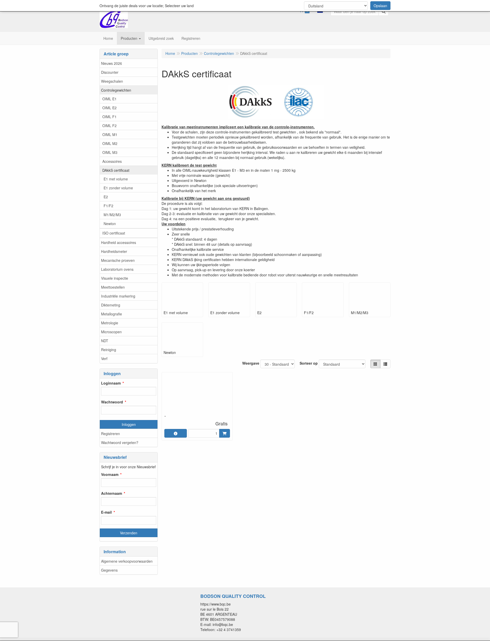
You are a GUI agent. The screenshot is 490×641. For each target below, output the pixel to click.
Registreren (110, 433)
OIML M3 (109, 152)
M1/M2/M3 (112, 214)
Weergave (250, 363)
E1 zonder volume (118, 187)
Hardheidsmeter (114, 251)
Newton (110, 223)
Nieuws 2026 (111, 63)
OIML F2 (109, 125)
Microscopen (111, 331)
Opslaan (380, 5)
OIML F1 (109, 116)
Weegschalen (112, 81)
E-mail (106, 512)
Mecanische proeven (118, 260)
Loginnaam (111, 383)
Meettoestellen (113, 287)
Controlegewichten (116, 90)
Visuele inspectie (114, 278)
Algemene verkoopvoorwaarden (127, 561)
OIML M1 (109, 134)
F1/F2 (108, 205)
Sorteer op (309, 363)
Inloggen (129, 424)
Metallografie (111, 313)
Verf (104, 358)
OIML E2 (109, 107)
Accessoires (112, 161)
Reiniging (108, 349)
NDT (104, 340)
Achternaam (111, 493)
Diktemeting (110, 304)
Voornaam (109, 474)
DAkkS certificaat (115, 170)
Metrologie (109, 322)
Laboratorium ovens (117, 269)
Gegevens (109, 570)
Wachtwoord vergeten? (119, 442)
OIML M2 (109, 143)
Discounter (109, 72)
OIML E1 (109, 98)
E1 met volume (116, 178)
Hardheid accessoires (118, 242)
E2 (106, 196)
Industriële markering (118, 296)
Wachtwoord (112, 401)
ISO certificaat (113, 233)
